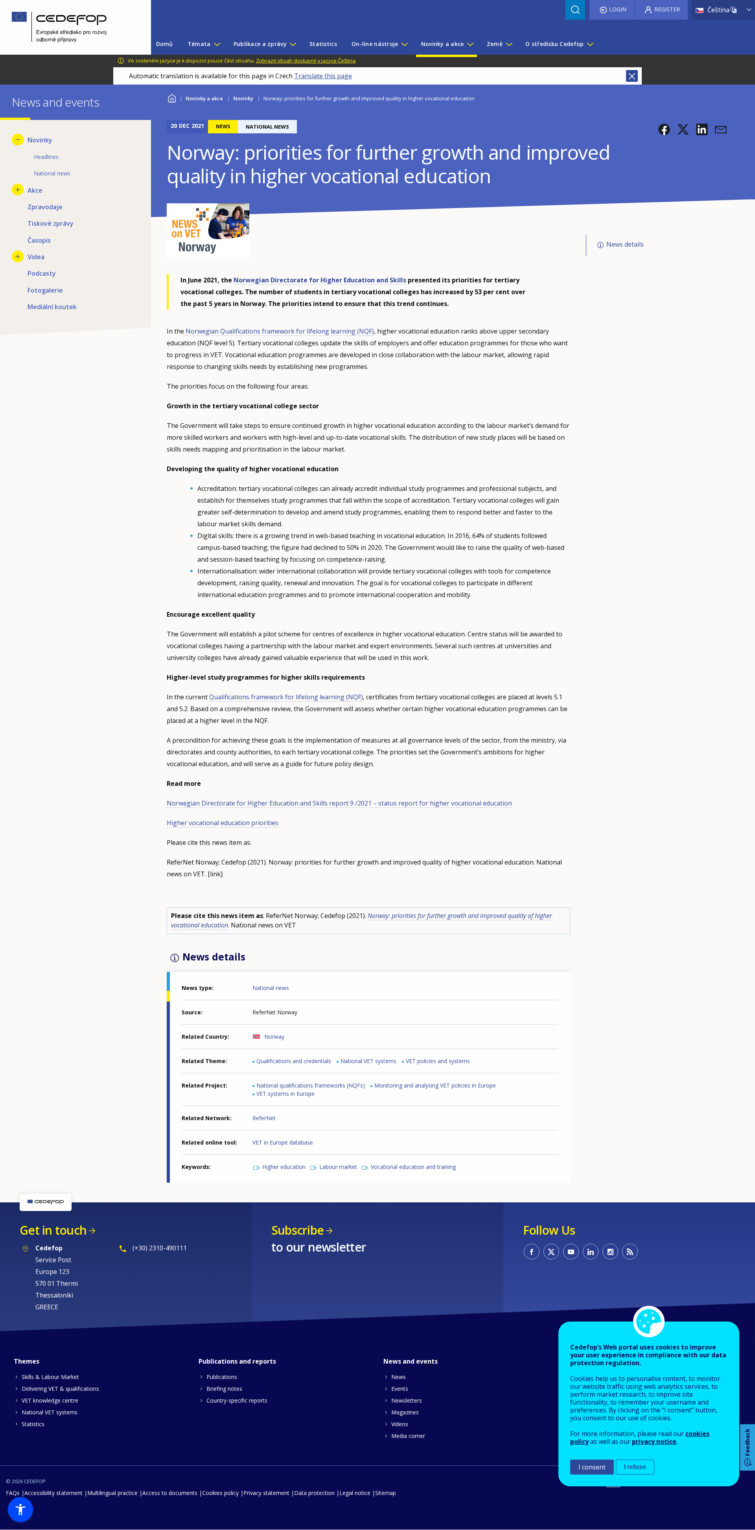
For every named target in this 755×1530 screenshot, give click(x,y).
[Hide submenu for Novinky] (18, 140)
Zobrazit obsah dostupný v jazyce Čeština (305, 60)
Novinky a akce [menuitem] (442, 44)
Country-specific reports (236, 1400)
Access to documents (169, 1493)
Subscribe (297, 1230)
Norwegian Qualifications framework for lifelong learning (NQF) (279, 331)
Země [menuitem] (495, 44)
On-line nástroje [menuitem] (375, 44)
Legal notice (354, 1493)
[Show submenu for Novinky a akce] (470, 44)
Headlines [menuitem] (46, 156)
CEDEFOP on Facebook (532, 1251)
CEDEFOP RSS (630, 1251)
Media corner (408, 1436)
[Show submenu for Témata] (217, 44)
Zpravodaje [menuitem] (45, 207)
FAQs (13, 1493)
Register (667, 9)
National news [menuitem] (52, 173)
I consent (592, 1467)
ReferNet (264, 1118)
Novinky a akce (204, 98)
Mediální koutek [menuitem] (52, 306)
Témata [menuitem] (199, 44)
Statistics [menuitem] (323, 44)
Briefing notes (224, 1388)
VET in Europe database (282, 1142)
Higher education (284, 1167)
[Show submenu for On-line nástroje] (404, 44)
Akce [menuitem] (35, 190)
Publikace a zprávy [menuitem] (260, 44)
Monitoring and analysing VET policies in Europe (435, 1085)
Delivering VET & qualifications (60, 1388)
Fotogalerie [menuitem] (45, 290)
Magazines (405, 1412)
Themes (26, 1361)
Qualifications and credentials (293, 1061)
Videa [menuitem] (36, 257)
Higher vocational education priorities (222, 822)
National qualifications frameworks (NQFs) (310, 1085)
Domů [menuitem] (164, 44)
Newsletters (406, 1400)
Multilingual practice (112, 1493)
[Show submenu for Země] (509, 44)
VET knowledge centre (50, 1400)
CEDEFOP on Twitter (551, 1251)
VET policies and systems (438, 1061)
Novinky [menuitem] (40, 140)
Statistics (33, 1424)
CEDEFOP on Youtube (571, 1251)
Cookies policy (220, 1493)
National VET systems (368, 1061)
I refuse (635, 1467)
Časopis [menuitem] (39, 240)
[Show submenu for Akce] (18, 189)
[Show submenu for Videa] (18, 256)
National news (270, 988)
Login (617, 9)
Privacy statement (266, 1493)
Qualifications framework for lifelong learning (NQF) (286, 697)
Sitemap (385, 1493)
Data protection (314, 1493)
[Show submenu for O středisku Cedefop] (590, 44)
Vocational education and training (413, 1167)
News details (625, 244)
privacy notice (654, 1441)
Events (399, 1388)
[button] (664, 129)
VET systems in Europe (285, 1093)
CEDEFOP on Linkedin (590, 1251)
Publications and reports (237, 1361)
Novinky (243, 98)
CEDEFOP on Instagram (610, 1251)
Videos (399, 1424)
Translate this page (323, 76)
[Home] (69, 27)
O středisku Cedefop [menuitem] (554, 44)
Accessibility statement (53, 1493)
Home (172, 97)
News (398, 1377)
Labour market (338, 1167)
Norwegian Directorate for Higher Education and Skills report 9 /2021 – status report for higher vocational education (339, 803)
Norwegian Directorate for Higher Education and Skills (320, 280)
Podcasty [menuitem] (42, 273)
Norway (274, 1036)
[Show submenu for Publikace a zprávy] (292, 44)
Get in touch (53, 1230)
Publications (221, 1377)
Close (632, 76)
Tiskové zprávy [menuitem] (51, 223)
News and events (410, 1361)
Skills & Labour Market (50, 1377)
